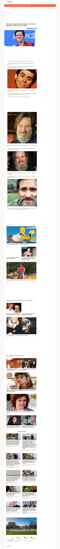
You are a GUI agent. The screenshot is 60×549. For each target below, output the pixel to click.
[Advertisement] (30, 14)
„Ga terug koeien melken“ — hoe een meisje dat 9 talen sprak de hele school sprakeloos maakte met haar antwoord (29, 462)
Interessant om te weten (16, 5)
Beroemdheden (23, 5)
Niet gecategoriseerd (20, 27)
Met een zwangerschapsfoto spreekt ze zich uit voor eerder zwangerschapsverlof (13, 494)
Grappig (29, 5)
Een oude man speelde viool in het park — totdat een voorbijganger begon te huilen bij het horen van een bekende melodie (29, 495)
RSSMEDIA (9, 1)
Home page (8, 5)
